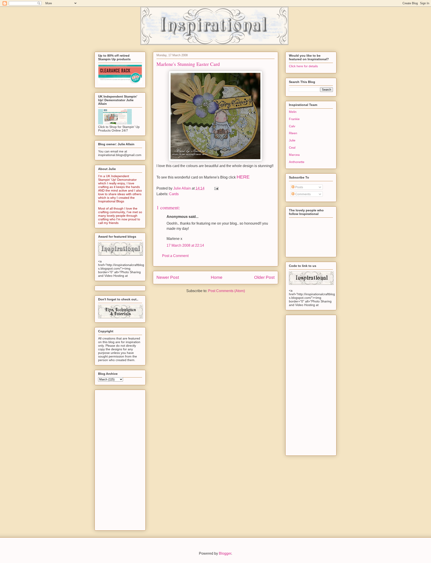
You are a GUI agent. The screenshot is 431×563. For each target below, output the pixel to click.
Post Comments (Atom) (226, 291)
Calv (292, 126)
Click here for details (303, 66)
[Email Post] (216, 188)
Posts (298, 187)
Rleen (293, 133)
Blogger (225, 553)
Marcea (294, 154)
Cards (174, 194)
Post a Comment (175, 256)
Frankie (294, 119)
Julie (292, 140)
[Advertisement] (111, 458)
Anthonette (296, 162)
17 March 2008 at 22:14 (185, 245)
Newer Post (167, 277)
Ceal (292, 147)
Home (216, 277)
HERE (243, 176)
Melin (293, 112)
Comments (302, 194)
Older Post (264, 277)
